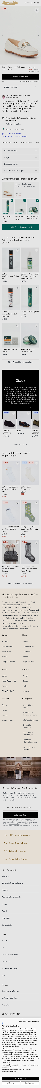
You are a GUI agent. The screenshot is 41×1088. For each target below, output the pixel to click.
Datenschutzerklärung (9, 1071)
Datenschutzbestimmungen (29, 1021)
